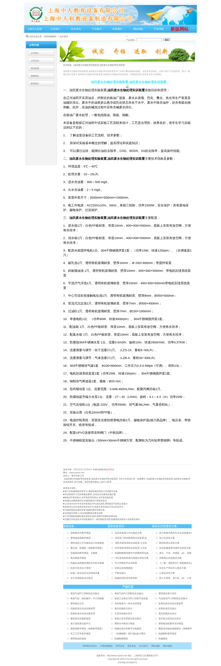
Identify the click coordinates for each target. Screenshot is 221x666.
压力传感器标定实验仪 (81, 578)
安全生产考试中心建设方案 (172, 568)
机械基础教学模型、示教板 (83, 553)
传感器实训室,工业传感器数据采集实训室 (84, 513)
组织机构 (35, 68)
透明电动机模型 (78, 638)
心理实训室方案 (167, 573)
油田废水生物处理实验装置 (88, 90)
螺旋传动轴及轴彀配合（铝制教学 (175, 628)
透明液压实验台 (90, 646)
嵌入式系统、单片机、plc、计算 (175, 578)
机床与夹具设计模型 (80, 568)
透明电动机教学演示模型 (170, 623)
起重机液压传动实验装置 (170, 603)
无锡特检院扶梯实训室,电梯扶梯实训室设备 (85, 510)
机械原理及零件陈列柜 (126, 578)
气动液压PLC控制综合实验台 (173, 598)
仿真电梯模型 (50, 36)
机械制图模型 (121, 638)
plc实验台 (143, 646)
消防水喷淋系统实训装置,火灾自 (131, 543)
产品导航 (159, 29)
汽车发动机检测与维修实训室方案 (131, 558)
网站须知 (138, 29)
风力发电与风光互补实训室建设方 (176, 533)
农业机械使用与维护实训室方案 (175, 548)
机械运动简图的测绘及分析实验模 (87, 563)
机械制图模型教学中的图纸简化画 (131, 553)
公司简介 (35, 53)
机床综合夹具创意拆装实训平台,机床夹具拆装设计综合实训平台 (94, 507)
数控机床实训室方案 (169, 543)
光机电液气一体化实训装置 (127, 603)
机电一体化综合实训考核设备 (85, 573)
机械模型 (162, 638)
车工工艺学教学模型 (80, 633)
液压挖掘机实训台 (123, 608)
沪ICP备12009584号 (127, 662)
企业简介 (55, 29)
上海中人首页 (34, 29)
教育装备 (132, 646)
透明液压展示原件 (167, 593)
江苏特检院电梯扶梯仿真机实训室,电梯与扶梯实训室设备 (91, 516)
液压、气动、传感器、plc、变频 (175, 553)
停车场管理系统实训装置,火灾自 (131, 548)
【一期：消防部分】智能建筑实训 (176, 563)
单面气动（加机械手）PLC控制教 (87, 598)
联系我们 (117, 29)
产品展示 (97, 29)
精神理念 (35, 76)
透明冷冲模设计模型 (124, 623)
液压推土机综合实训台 (169, 618)
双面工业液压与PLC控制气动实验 (131, 598)
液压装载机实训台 (167, 613)
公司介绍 (34, 45)
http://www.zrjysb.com (117, 655)
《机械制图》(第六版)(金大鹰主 (130, 633)
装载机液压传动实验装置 (82, 613)
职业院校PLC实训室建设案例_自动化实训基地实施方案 (90, 494)
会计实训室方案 (167, 538)
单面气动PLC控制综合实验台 (128, 593)
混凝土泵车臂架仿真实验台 (127, 618)
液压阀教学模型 (78, 558)
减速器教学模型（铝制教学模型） (87, 628)
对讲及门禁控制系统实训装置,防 (131, 538)
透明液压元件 (77, 603)
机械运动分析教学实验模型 (127, 628)
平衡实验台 (120, 573)
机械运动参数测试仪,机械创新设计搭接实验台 (86, 500)
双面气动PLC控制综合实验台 (84, 593)
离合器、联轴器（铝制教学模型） (87, 548)
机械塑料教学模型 (167, 633)
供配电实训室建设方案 (170, 558)
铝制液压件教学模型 (80, 533)
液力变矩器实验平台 (80, 623)
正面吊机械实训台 (123, 613)
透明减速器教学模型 (80, 538)
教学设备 (120, 646)
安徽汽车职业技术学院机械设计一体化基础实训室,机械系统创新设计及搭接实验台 (102, 519)
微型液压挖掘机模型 (80, 618)
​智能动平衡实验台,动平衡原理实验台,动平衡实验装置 (88, 497)
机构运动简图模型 (124, 568)
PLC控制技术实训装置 (126, 563)
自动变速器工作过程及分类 (128, 533)
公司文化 (35, 61)
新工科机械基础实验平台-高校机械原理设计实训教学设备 (91, 491)
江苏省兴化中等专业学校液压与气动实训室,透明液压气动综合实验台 (96, 504)
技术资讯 (76, 29)
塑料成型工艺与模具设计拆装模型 (87, 543)
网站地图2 (167, 646)
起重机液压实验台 (167, 608)
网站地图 (155, 646)
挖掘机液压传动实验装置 (82, 608)
